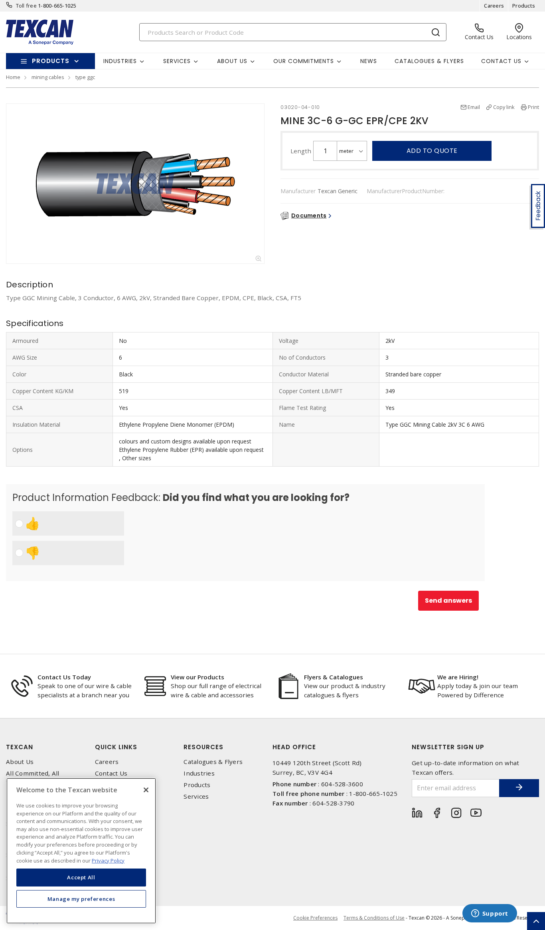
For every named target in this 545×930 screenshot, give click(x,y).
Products (523, 5)
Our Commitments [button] (303, 61)
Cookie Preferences (315, 918)
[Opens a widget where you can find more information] (489, 914)
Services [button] (177, 61)
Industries (199, 773)
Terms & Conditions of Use (374, 917)
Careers (494, 5)
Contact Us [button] (501, 61)
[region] (81, 851)
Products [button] (50, 61)
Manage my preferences (81, 898)
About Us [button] (232, 61)
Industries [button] (120, 61)
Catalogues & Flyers (429, 61)
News (368, 61)
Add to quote (432, 150)
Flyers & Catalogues (333, 677)
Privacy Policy (108, 860)
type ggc (85, 77)
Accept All (81, 877)
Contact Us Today (64, 677)
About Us (20, 762)
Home (13, 77)
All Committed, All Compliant (32, 777)
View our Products (197, 677)
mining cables (48, 77)
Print (533, 107)
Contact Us (111, 773)
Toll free (26, 5)
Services (196, 796)
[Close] (146, 790)
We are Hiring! (457, 677)
